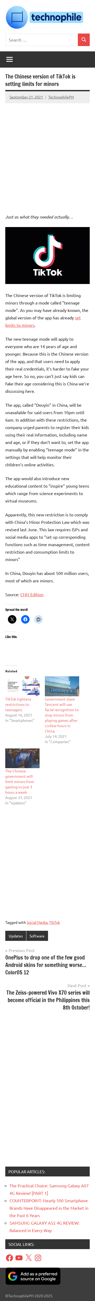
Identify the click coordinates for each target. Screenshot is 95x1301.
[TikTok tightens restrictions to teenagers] (22, 686)
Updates (16, 935)
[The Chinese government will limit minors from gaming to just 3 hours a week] (22, 758)
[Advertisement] (47, 153)
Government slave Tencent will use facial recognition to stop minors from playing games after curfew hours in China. (62, 715)
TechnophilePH (61, 96)
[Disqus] (47, 1090)
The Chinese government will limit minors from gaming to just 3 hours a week (19, 781)
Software (37, 935)
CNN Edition (32, 594)
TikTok (54, 922)
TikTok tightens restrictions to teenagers (18, 704)
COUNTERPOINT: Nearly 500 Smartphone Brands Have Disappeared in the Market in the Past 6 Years (49, 1208)
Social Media (37, 922)
